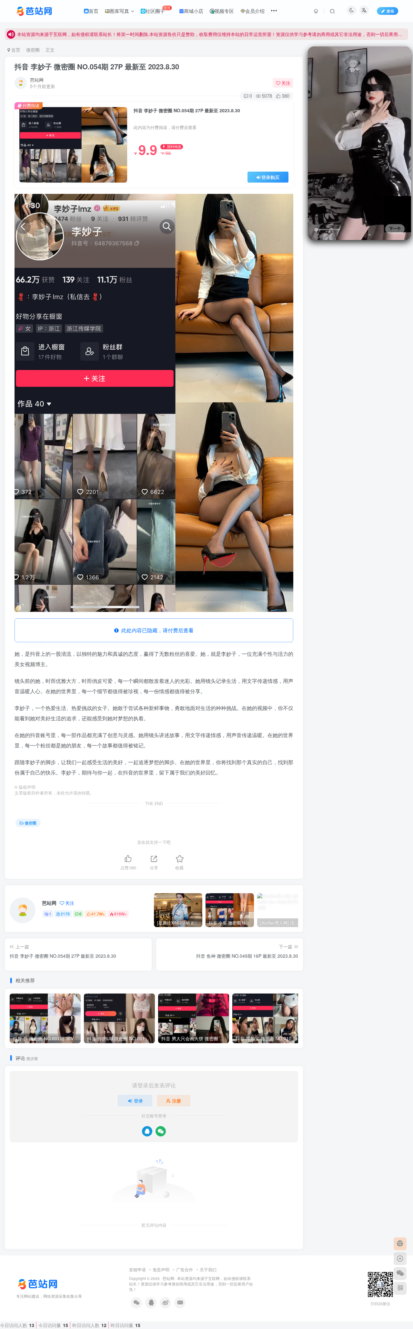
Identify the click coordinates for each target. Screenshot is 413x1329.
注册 (176, 1100)
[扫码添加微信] (400, 1273)
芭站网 (37, 79)
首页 (15, 49)
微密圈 (33, 49)
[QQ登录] (147, 1131)
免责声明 (161, 1269)
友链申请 (137, 1269)
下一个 (395, 228)
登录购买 (270, 177)
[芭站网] (42, 1283)
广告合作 (184, 1269)
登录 (138, 1100)
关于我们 (208, 1269)
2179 (65, 913)
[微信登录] (161, 1131)
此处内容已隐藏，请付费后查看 (156, 630)
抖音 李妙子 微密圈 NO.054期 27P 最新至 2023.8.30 (97, 66)
